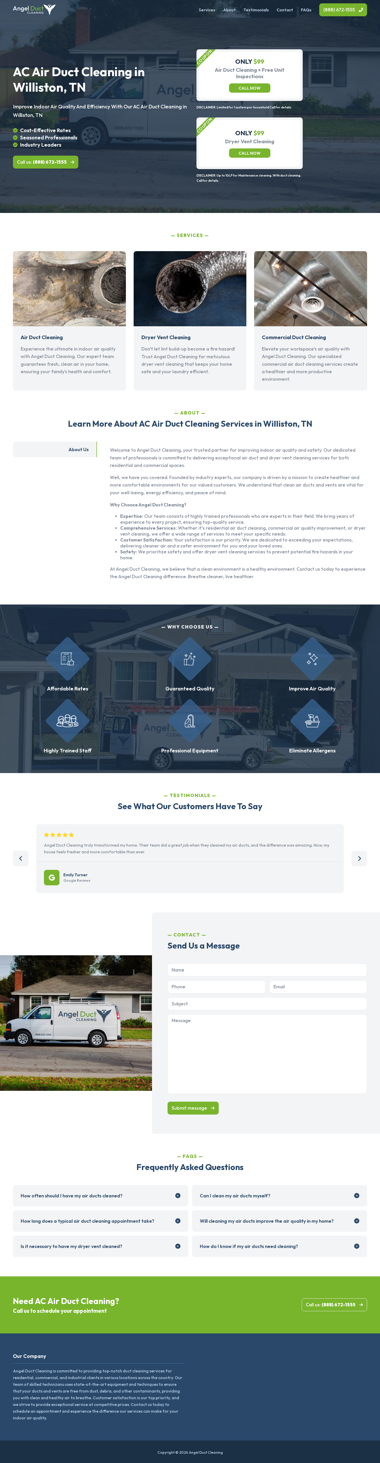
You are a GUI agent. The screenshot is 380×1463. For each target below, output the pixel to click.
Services (207, 9)
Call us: (42, 162)
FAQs (306, 9)
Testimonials (256, 9)
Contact (285, 9)
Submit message (189, 1108)
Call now (250, 88)
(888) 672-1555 (339, 10)
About (229, 9)
